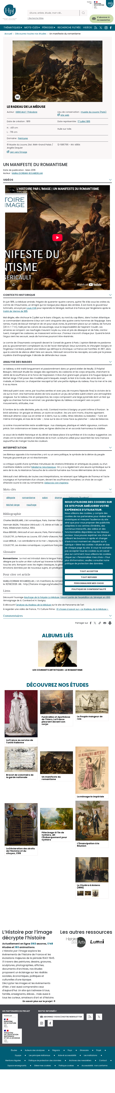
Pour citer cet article (16, 574)
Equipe (18, 1055)
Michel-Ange (13, 504)
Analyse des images (17, 362)
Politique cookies (66, 1065)
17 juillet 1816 (84, 121)
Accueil (8, 33)
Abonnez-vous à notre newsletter (63, 1016)
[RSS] (90, 1017)
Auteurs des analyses (35, 1050)
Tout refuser (89, 577)
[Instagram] (41, 1023)
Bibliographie (12, 514)
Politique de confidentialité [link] (89, 589)
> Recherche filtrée (36, 18)
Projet (98, 1050)
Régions (56, 1050)
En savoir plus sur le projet (38, 1001)
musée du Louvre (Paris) (93, 111)
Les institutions (90, 1055)
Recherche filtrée (69, 27)
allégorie (10, 497)
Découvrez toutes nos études (30, 33)
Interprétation (15, 447)
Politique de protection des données (45, 1060)
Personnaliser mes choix (89, 583)
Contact (103, 1060)
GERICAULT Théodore (26, 111)
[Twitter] (99, 1017)
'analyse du (33, 604)
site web (64, 115)
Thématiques (12, 27)
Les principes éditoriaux (39, 1055)
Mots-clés (31, 27)
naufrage (31, 504)
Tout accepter (89, 571)
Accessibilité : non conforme (94, 1065)
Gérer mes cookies (42, 1065)
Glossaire (9, 552)
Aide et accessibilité (67, 1055)
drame (58, 497)
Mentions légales (13, 1060)
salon (45, 497)
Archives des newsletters (80, 1060)
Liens (6, 591)
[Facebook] (50, 1023)
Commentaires (13, 616)
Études (14, 1050)
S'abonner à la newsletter (103, 18)
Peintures (23, 138)
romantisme (28, 497)
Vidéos (87, 27)
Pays (70, 1050)
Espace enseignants (17, 1065)
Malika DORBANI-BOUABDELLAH (27, 173)
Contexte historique (19, 295)
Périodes (47, 27)
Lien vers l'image (18, 152)
